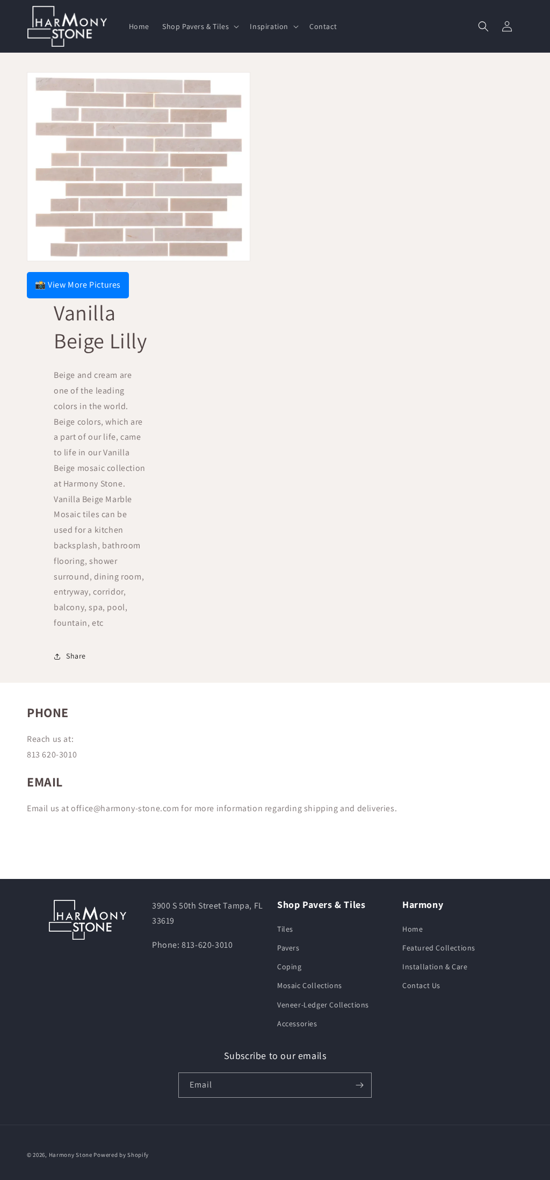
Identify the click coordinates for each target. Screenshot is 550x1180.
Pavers (288, 948)
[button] (199, 26)
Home (412, 929)
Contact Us (421, 985)
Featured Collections (438, 948)
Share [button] (76, 656)
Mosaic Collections (309, 985)
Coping (289, 966)
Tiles (285, 929)
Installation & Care (434, 966)
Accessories (297, 1023)
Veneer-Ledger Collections (323, 1005)
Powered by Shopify (121, 1154)
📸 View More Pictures (78, 284)
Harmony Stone (70, 1154)
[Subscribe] (359, 1085)
